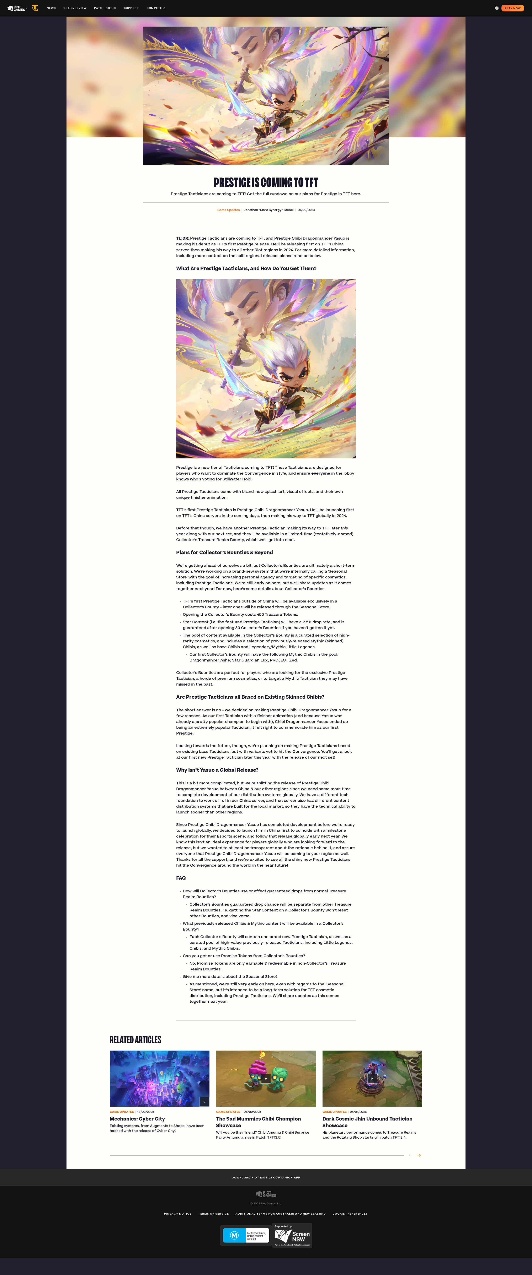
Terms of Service (213, 1213)
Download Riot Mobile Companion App (266, 1177)
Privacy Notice (178, 1213)
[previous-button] (410, 1155)
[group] (266, 1098)
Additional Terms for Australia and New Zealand (280, 1213)
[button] (228, 210)
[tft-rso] (36, 8)
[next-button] (419, 1155)
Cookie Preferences (350, 1213)
